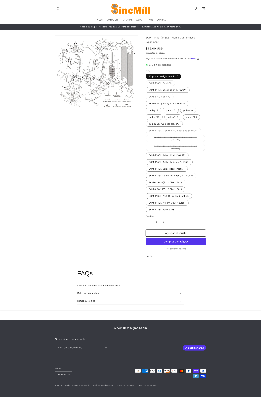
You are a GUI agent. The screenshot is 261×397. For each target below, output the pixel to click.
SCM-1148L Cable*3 (162, 84)
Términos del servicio (147, 385)
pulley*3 (171, 110)
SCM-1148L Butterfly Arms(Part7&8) (169, 162)
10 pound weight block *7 (163, 76)
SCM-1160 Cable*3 (161, 97)
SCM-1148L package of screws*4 (168, 90)
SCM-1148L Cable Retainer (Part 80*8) (171, 175)
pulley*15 (173, 117)
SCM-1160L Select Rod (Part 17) (167, 155)
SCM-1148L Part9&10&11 (163, 209)
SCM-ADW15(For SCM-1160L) (165, 189)
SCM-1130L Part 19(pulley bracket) (169, 196)
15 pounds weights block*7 (164, 124)
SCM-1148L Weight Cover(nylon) (167, 202)
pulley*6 (188, 110)
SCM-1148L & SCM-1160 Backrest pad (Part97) (175, 139)
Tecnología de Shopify (80, 385)
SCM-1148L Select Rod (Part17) (167, 168)
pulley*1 (153, 110)
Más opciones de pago (176, 249)
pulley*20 (191, 117)
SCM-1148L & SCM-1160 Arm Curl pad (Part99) (175, 148)
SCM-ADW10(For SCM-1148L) (165, 182)
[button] (58, 8)
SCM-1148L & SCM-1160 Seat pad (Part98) (175, 131)
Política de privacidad (103, 385)
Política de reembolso (125, 385)
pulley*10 (154, 117)
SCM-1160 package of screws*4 (167, 103)
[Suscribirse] (106, 347)
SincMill (66, 385)
